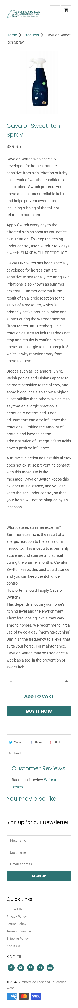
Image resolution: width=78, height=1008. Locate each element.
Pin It (57, 742)
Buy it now (39, 711)
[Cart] (66, 10)
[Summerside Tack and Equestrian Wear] (23, 13)
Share (38, 742)
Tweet (18, 742)
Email (17, 753)
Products (31, 35)
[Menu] (55, 10)
